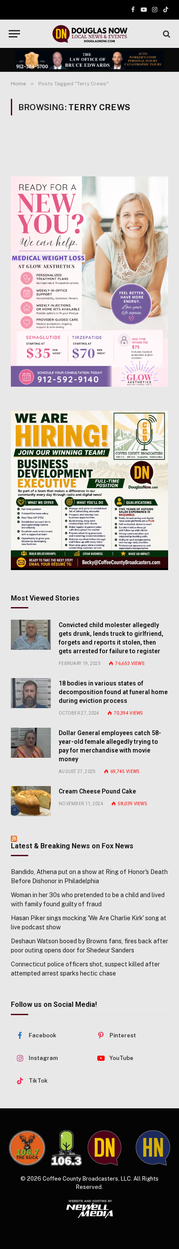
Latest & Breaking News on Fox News (72, 846)
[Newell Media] (89, 1209)
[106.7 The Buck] (27, 1148)
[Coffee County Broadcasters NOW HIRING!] (89, 490)
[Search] (165, 34)
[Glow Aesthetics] (89, 281)
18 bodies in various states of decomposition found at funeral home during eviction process (113, 692)
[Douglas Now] (89, 34)
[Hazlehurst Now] (153, 1148)
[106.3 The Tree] (66, 1148)
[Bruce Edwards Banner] (89, 60)
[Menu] (14, 34)
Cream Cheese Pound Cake (97, 791)
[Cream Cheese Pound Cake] (31, 801)
